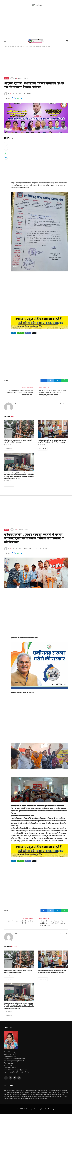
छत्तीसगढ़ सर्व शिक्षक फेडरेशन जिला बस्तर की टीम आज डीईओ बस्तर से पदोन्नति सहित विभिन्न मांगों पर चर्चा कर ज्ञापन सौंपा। (20, 393)
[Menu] (5, 41)
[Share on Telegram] (21, 98)
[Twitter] (6, 148)
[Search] (67, 41)
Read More (9, 448)
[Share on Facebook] (12, 98)
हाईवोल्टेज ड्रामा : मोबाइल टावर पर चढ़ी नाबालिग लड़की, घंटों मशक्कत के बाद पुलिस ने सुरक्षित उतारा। (18, 441)
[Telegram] (6, 157)
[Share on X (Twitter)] (15, 98)
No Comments (28, 93)
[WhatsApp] (6, 153)
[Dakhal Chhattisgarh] (36, 41)
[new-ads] (39, 328)
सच (17, 78)
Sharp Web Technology (47, 1109)
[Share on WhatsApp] (18, 98)
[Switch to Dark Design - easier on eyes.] (64, 41)
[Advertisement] (36, 22)
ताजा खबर (6, 78)
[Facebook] (6, 144)
